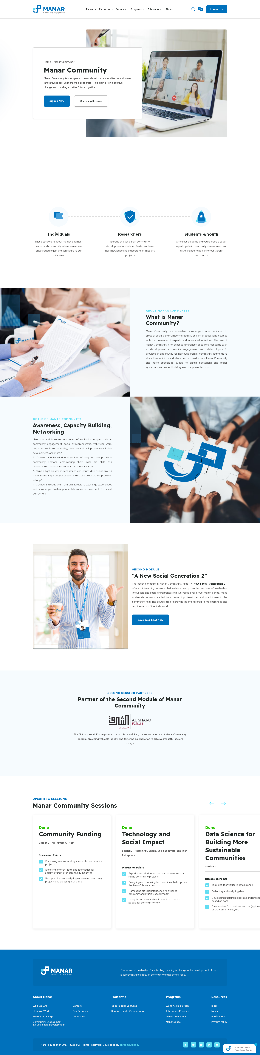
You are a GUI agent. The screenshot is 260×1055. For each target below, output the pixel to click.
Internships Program (177, 1011)
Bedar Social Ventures (124, 1005)
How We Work (41, 1011)
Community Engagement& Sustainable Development (49, 1023)
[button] (91, 9)
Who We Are (40, 1005)
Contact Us (217, 9)
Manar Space (173, 1021)
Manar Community (176, 1016)
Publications (154, 9)
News (169, 9)
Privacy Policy (219, 1021)
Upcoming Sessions (91, 101)
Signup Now (57, 100)
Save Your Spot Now (150, 619)
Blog (214, 1005)
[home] (49, 9)
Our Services (80, 1011)
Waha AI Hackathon (177, 1005)
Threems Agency (129, 1044)
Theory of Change (43, 1016)
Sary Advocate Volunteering (127, 1011)
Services (121, 9)
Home (47, 61)
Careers (77, 1005)
